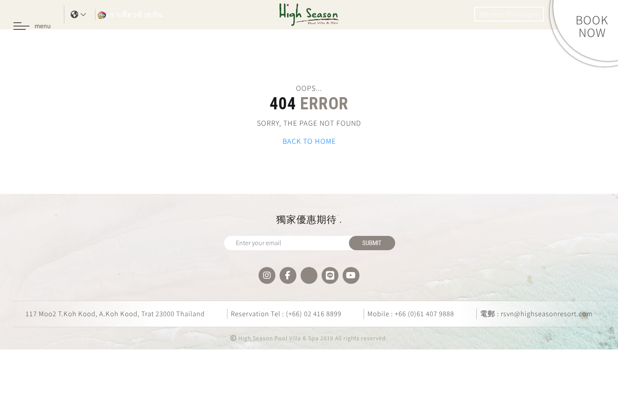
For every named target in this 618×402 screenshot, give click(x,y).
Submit (371, 243)
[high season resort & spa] (309, 14)
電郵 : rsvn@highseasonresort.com (536, 313)
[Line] (330, 275)
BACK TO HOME (309, 141)
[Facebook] (288, 275)
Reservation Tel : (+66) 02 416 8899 (286, 313)
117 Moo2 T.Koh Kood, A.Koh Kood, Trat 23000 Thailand (115, 313)
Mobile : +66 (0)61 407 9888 (410, 313)
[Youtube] (351, 275)
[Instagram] (267, 275)
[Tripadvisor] (309, 275)
